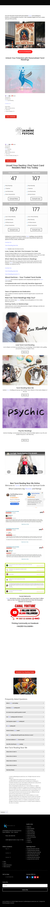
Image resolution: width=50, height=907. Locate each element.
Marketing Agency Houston (8, 903)
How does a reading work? (13, 707)
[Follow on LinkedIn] (32, 877)
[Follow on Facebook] (27, 877)
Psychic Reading (30, 828)
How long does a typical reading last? (15, 721)
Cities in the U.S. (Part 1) (11, 751)
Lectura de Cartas (31, 833)
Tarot (29, 15)
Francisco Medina (35, 493)
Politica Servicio (6, 866)
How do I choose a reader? (13, 730)
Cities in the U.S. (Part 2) (11, 756)
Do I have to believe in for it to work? (15, 739)
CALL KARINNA (10, 117)
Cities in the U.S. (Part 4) (11, 765)
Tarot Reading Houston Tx (12, 274)
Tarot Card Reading (31, 837)
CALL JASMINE (10, 161)
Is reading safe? (10, 726)
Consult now (36, 198)
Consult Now (14, 198)
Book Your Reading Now (25, 51)
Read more (25, 352)
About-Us (29, 826)
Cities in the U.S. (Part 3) (11, 760)
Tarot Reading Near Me (11, 245)
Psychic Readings (25, 431)
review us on (14, 503)
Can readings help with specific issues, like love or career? (19, 735)
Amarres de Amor (31, 835)
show (6, 812)
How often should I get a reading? (14, 744)
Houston (29, 840)
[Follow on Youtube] (38, 877)
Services (29, 838)
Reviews (28, 488)
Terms (4, 863)
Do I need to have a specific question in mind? (16, 712)
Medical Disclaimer (7, 865)
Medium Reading (31, 832)
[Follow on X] (30, 877)
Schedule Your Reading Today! (25, 672)
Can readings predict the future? (14, 716)
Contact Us (7, 103)
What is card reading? (12, 703)
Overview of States (10, 769)
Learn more (7, 279)
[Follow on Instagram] (35, 877)
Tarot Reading (30, 830)
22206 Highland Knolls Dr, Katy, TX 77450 (14, 839)
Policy (4, 861)
